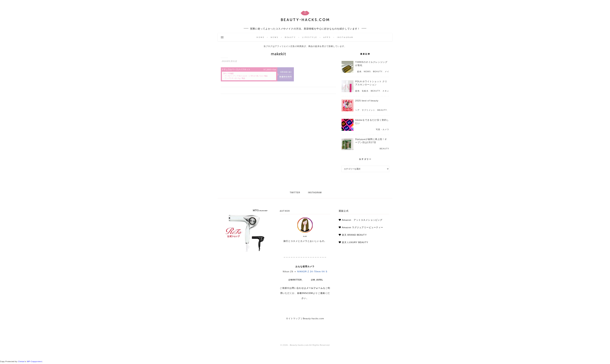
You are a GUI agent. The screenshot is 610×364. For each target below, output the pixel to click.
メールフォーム (314, 288)
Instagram (345, 37)
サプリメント (368, 110)
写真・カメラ (382, 129)
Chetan (21, 361)
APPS (327, 37)
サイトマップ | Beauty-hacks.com (305, 318)
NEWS (274, 37)
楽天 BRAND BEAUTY (354, 235)
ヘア (357, 110)
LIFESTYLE (309, 37)
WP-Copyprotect (34, 361)
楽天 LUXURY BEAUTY (355, 242)
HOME (260, 37)
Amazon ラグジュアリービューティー (362, 227)
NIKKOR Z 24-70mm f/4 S (312, 271)
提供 (359, 71)
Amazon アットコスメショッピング (362, 220)
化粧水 (365, 91)
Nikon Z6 (288, 271)
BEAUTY (290, 37)
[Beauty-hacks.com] (305, 16)
